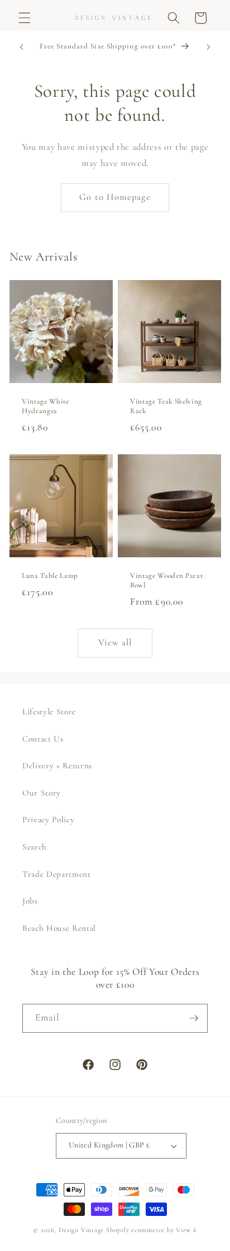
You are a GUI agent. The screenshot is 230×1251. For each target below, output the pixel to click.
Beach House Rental (59, 928)
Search (34, 847)
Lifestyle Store (49, 712)
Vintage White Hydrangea (45, 406)
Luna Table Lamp (50, 575)
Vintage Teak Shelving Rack (166, 406)
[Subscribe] (193, 1018)
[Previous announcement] (21, 47)
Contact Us (43, 739)
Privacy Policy (48, 820)
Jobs (30, 901)
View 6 (186, 1230)
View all (115, 642)
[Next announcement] (209, 47)
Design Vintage (81, 1230)
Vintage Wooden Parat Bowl (166, 580)
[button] (24, 17)
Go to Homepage (114, 197)
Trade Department (56, 874)
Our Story (41, 793)
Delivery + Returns (57, 766)
